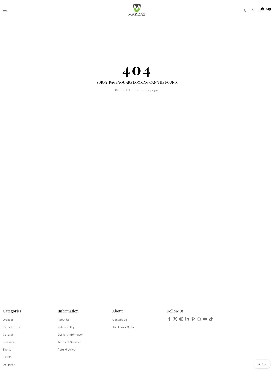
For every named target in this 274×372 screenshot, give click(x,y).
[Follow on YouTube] (205, 320)
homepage (149, 90)
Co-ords (8, 334)
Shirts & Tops (11, 327)
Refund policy (66, 349)
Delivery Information (70, 334)
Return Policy (66, 327)
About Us (64, 319)
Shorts (7, 349)
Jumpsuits (9, 364)
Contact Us (119, 319)
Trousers (8, 342)
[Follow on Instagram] (181, 320)
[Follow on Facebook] (169, 320)
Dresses (8, 319)
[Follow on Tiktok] (211, 320)
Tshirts (7, 357)
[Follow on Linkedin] (187, 320)
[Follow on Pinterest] (193, 320)
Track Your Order (123, 327)
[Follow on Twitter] (175, 320)
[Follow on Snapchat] (199, 320)
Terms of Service (69, 342)
